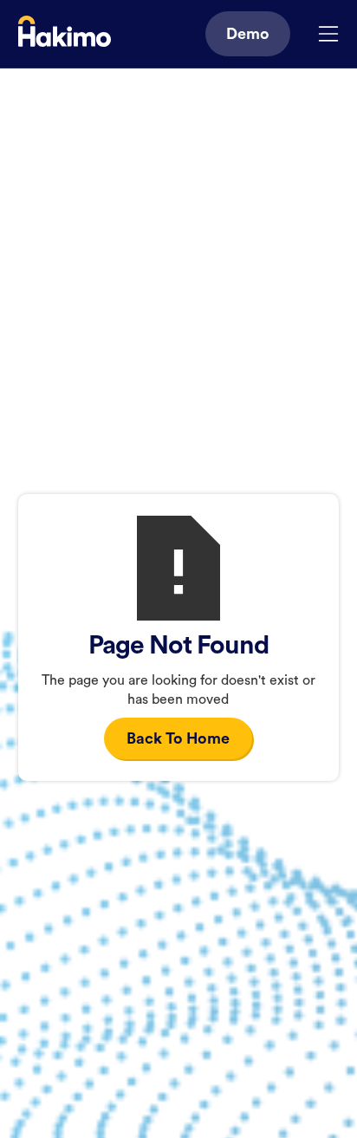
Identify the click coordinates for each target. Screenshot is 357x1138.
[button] (328, 33)
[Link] (64, 34)
